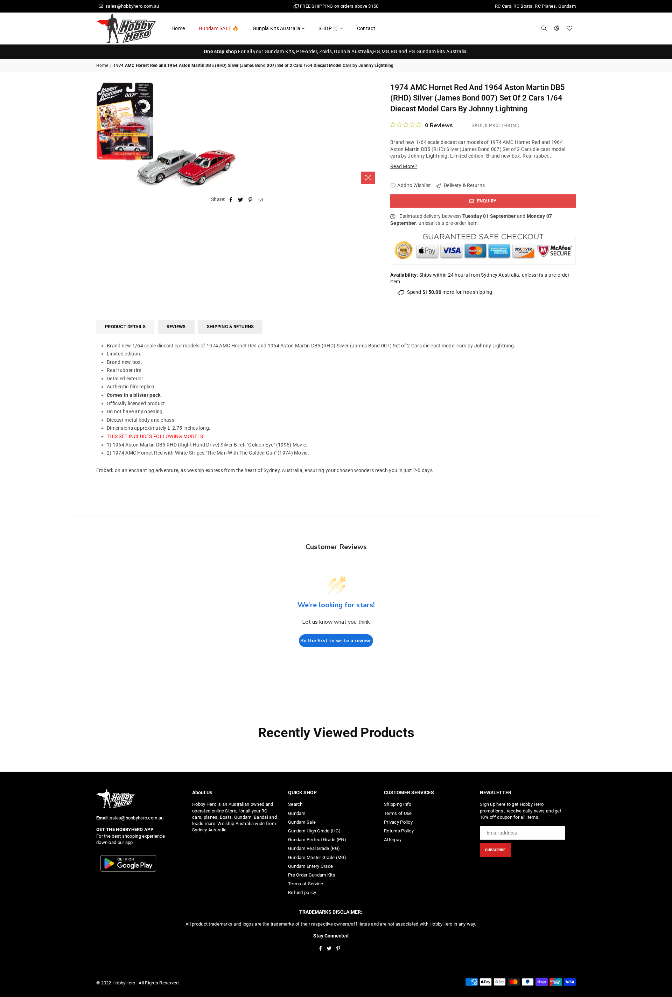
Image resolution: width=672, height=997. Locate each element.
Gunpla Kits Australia (277, 28)
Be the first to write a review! (336, 640)
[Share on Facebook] (230, 199)
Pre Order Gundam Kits (311, 875)
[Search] (544, 28)
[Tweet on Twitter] (240, 199)
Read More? (403, 166)
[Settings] (557, 28)
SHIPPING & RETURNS (230, 326)
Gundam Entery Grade (310, 866)
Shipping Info (398, 804)
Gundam (297, 813)
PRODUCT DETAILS (125, 326)
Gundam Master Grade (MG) (317, 857)
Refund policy (302, 892)
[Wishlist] (569, 28)
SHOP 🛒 (328, 28)
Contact (366, 28)
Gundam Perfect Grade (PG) (317, 839)
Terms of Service (305, 883)
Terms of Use (398, 813)
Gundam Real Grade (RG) (314, 848)
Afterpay (392, 839)
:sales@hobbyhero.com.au (135, 818)
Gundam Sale (302, 822)
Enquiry (486, 200)
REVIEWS (176, 326)
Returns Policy (399, 830)
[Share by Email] (260, 199)
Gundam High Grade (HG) (314, 830)
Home (178, 28)
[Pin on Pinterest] (250, 199)
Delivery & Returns (464, 185)
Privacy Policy (398, 822)
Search (295, 804)
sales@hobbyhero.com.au (131, 6)
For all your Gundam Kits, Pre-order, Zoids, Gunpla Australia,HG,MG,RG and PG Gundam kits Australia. (336, 51)
